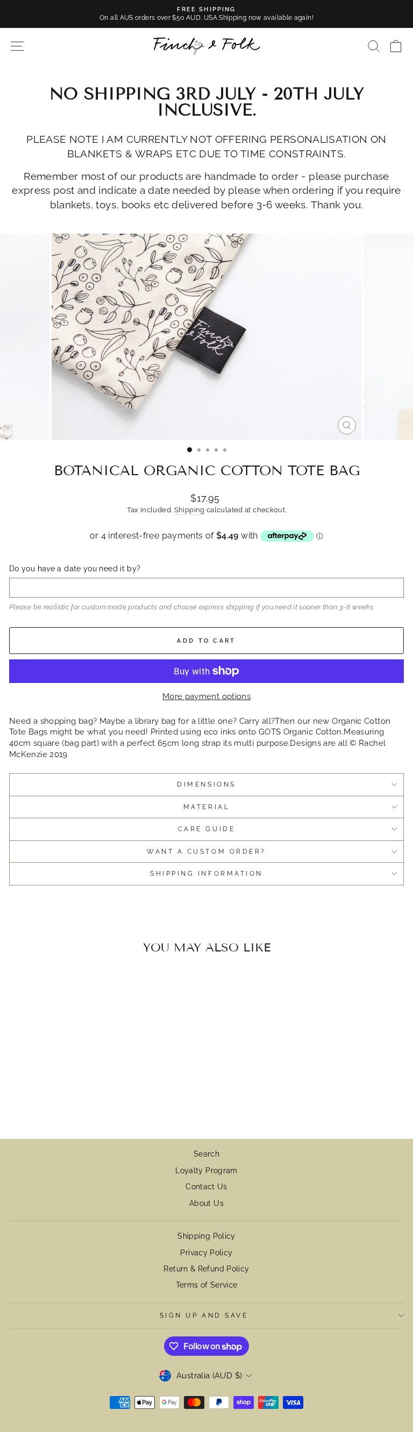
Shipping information (206, 873)
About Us (206, 1203)
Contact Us (206, 1186)
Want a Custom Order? (206, 851)
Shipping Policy (206, 1236)
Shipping (189, 510)
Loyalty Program (206, 1170)
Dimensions (206, 784)
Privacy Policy (206, 1252)
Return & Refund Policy (206, 1268)
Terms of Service (207, 1285)
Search (206, 1154)
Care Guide (206, 829)
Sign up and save (204, 1315)
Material (206, 807)
